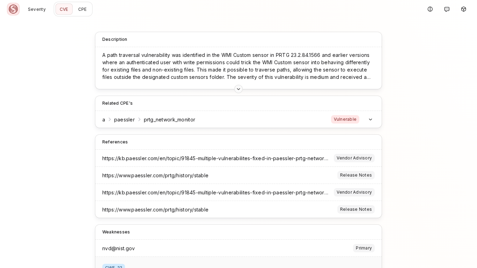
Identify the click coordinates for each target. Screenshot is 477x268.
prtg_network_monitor (170, 119)
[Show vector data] (238, 89)
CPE (82, 9)
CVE (64, 9)
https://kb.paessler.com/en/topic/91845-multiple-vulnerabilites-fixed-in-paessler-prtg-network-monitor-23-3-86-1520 (241, 158)
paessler (124, 119)
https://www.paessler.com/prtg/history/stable (155, 175)
